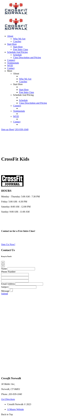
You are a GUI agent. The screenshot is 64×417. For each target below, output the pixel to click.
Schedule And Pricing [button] (17, 52)
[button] (7, 129)
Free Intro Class (20, 49)
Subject (4, 287)
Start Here (18, 47)
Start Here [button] (12, 44)
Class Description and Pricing (27, 57)
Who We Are (19, 38)
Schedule (17, 55)
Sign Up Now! (8, 244)
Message (5, 291)
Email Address (8, 284)
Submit (4, 293)
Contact (10, 68)
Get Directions (8, 399)
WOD (10, 65)
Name (4, 268)
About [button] (10, 36)
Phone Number (8, 271)
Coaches (17, 41)
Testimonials (13, 63)
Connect (11, 60)
